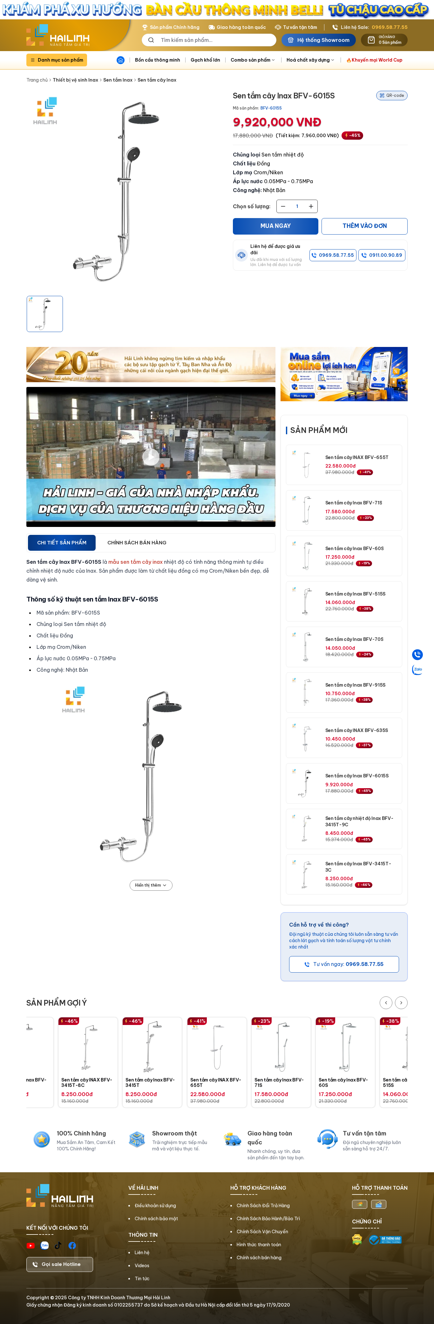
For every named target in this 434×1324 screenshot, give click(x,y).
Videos (142, 1265)
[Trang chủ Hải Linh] (57, 35)
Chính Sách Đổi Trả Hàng (263, 1205)
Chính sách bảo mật (156, 1218)
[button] (45, 314)
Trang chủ (37, 80)
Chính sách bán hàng (259, 1258)
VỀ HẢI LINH (143, 1188)
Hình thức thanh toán (259, 1244)
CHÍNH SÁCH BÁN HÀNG (136, 543)
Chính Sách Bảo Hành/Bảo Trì (268, 1218)
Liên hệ (142, 1252)
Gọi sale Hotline (61, 1264)
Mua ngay (276, 226)
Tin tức (142, 1278)
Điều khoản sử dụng (155, 1205)
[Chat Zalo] (417, 669)
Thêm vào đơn (364, 226)
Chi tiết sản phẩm (61, 543)
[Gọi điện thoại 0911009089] (417, 654)
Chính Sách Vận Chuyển (262, 1231)
